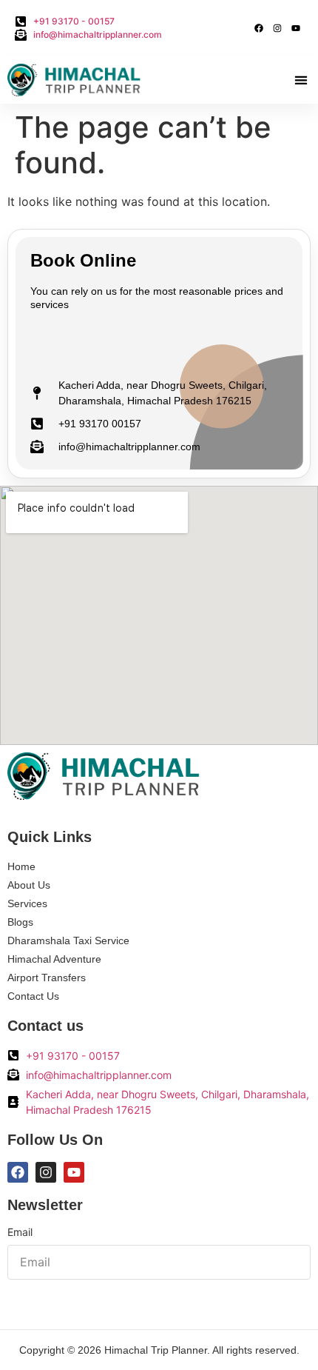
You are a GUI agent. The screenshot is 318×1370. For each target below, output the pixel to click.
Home (21, 866)
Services (27, 903)
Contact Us (33, 996)
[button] (301, 80)
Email (20, 1232)
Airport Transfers (46, 977)
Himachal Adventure (54, 959)
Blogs (20, 922)
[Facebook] (258, 28)
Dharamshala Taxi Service (68, 940)
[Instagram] (277, 28)
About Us (28, 885)
